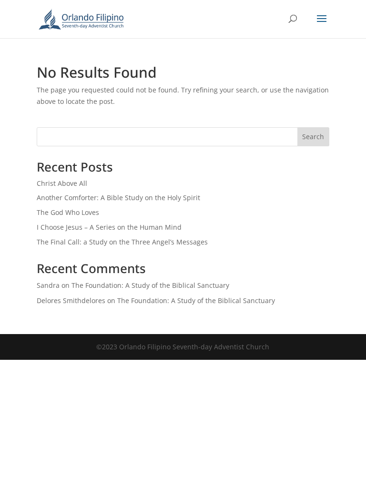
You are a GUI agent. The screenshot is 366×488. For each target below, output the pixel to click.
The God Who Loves (68, 212)
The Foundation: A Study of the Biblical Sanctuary (150, 285)
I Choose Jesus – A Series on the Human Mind (109, 227)
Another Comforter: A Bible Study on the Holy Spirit (118, 197)
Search (313, 136)
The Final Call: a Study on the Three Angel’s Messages (122, 241)
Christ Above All (62, 183)
